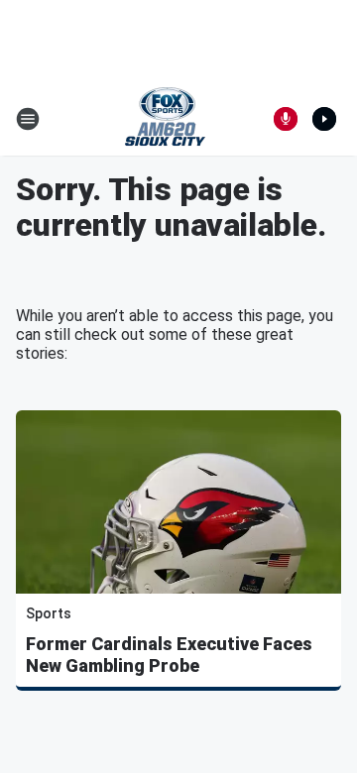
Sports (48, 613)
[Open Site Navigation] (28, 119)
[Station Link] (165, 119)
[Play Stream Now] (324, 119)
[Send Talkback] (286, 119)
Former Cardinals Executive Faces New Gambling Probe (169, 654)
